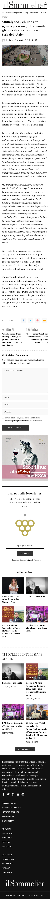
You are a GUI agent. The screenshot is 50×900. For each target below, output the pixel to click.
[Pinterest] (37, 320)
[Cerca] (45, 4)
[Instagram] (18, 794)
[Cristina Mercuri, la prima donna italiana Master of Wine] (13, 585)
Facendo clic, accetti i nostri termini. (26, 560)
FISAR (5, 768)
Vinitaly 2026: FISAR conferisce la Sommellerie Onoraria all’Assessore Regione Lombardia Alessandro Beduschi (37, 730)
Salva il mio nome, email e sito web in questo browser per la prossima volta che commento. (23, 419)
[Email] (44, 320)
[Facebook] (23, 320)
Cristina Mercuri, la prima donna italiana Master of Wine (11, 599)
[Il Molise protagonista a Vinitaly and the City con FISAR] (37, 614)
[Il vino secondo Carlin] (37, 585)
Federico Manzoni (14, 40)
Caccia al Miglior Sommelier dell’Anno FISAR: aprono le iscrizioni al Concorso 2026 (11, 630)
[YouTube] (23, 794)
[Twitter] (30, 320)
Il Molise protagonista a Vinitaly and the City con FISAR (36, 628)
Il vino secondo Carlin (35, 596)
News (5, 17)
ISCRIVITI (25, 553)
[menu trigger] (5, 4)
